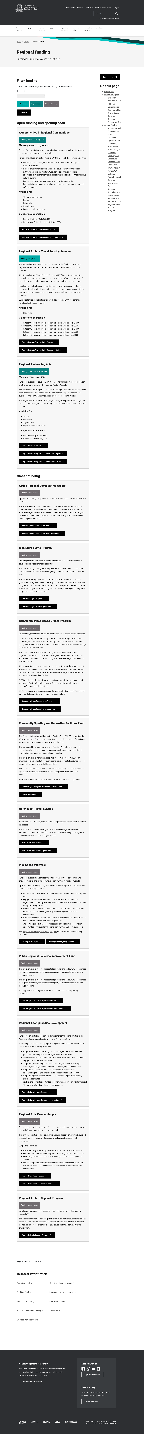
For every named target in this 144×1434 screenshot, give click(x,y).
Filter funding (110, 91)
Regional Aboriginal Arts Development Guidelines (41, 1100)
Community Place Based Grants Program (38, 701)
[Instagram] (88, 1369)
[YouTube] (93, 1369)
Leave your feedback (92, 1402)
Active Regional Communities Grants (36, 526)
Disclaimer (46, 1421)
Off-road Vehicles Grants (27, 1319)
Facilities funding (24, 1292)
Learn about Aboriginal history (32, 1381)
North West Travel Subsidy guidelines (36, 851)
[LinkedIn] (98, 1369)
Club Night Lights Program (32, 599)
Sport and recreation (64, 29)
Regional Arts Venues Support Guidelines (38, 1184)
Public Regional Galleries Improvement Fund (39, 1001)
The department (19, 29)
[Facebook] (83, 1369)
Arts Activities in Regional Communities (37, 229)
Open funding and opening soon (111, 96)
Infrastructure (100, 28)
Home (19, 41)
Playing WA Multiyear (30, 942)
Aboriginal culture (76, 29)
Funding (29, 28)
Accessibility (70, 8)
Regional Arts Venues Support (33, 1176)
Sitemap (21, 1423)
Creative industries (41, 29)
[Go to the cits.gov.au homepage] (27, 8)
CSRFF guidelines (29, 794)
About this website (71, 1421)
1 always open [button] (23, 104)
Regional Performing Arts (32, 446)
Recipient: (21, 91)
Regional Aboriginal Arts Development (36, 1092)
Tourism (52, 28)
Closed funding (110, 125)
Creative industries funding (60, 1283)
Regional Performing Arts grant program (40, 931)
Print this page (108, 77)
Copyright (34, 1421)
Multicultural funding (25, 1301)
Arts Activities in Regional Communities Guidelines (41, 237)
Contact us (89, 8)
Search (117, 13)
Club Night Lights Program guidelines (36, 606)
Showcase (53, 1310)
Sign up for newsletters (92, 1375)
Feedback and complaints (103, 8)
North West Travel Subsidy (32, 843)
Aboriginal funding (24, 1283)
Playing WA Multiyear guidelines (61, 942)
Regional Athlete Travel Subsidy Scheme (37, 342)
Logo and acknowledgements (62, 1292)
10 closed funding (51, 104)
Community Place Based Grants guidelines (38, 709)
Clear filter (24, 112)
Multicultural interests (88, 29)
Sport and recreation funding (29, 1310)
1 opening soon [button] (36, 104)
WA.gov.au (22, 1421)
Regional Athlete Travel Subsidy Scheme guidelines (41, 350)
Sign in (117, 8)
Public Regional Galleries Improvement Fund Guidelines (43, 1009)
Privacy (57, 1421)
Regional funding (56, 1301)
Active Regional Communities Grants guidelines (40, 533)
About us (80, 8)
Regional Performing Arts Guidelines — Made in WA (41, 462)
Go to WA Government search (109, 19)
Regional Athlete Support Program (35, 1235)
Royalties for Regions (28, 303)
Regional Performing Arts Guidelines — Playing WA (41, 454)
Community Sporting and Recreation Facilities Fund (42, 786)
